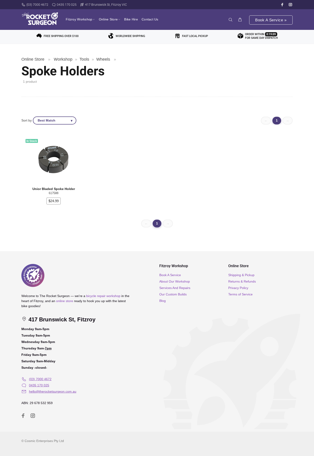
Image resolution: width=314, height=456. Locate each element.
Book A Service (170, 275)
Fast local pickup (195, 36)
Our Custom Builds (173, 294)
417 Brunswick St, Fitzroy (61, 319)
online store (64, 301)
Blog (162, 301)
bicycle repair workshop (103, 296)
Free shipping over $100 (61, 36)
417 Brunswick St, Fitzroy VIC (106, 4)
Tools (84, 59)
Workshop (63, 59)
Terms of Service (240, 294)
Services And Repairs (174, 288)
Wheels (103, 59)
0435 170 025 (67, 4)
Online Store (32, 59)
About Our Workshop (174, 281)
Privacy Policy (238, 288)
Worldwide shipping (130, 36)
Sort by (26, 120)
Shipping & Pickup (241, 275)
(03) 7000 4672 (37, 4)
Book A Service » (270, 20)
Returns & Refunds (242, 281)
